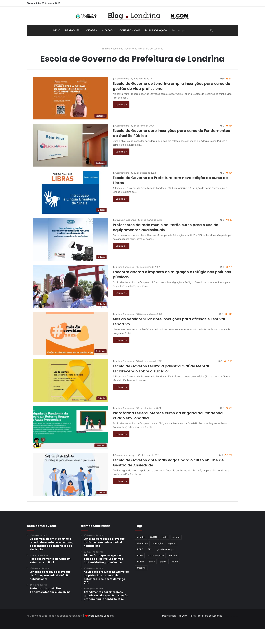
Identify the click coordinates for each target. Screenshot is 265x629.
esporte (171, 543)
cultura (176, 537)
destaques (142, 543)
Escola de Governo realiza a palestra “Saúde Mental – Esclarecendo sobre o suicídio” (163, 369)
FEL (150, 549)
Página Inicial (169, 615)
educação (158, 543)
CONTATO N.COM (130, 30)
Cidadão (107, 30)
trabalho (141, 567)
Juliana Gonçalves (124, 267)
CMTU (153, 537)
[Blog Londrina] (132, 15)
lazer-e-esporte (156, 555)
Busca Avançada (156, 30)
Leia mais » (121, 104)
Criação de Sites (132, 622)
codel (164, 537)
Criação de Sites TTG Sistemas (231, 616)
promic (163, 561)
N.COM (183, 615)
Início (56, 30)
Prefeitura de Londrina (101, 615)
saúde (175, 561)
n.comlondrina (121, 78)
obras (152, 561)
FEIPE (140, 549)
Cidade (90, 30)
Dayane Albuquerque (125, 220)
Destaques (72, 30)
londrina (173, 555)
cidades (141, 537)
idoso (140, 555)
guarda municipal (165, 549)
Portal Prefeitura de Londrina (206, 615)
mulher (140, 561)
